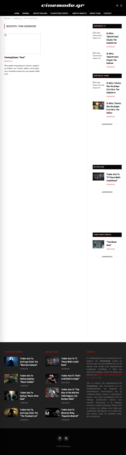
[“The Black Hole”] (98, 244)
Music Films (95, 13)
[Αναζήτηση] (117, 5)
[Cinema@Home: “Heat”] (22, 44)
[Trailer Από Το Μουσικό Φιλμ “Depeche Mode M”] (52, 412)
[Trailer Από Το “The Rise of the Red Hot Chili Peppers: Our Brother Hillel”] (52, 392)
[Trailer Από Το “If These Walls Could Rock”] (98, 177)
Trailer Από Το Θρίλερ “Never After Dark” (29, 395)
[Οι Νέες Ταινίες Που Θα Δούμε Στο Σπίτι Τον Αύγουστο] (98, 85)
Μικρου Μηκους (80, 13)
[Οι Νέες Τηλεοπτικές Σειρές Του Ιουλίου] (98, 56)
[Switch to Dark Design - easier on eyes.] (121, 5)
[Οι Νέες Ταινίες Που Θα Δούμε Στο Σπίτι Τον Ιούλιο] (98, 105)
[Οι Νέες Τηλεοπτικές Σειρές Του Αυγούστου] (98, 36)
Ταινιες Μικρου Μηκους (102, 235)
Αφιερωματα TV (99, 26)
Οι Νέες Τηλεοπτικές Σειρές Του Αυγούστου (112, 38)
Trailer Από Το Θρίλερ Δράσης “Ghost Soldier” (27, 378)
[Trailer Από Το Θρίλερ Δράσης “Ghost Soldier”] (11, 378)
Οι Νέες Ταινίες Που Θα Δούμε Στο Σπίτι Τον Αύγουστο (113, 88)
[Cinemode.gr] (63, 5)
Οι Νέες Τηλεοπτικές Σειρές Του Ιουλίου (112, 58)
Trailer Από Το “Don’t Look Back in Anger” (70, 377)
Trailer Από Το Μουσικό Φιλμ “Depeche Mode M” (70, 412)
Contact (108, 13)
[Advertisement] (107, 143)
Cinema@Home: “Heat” (14, 57)
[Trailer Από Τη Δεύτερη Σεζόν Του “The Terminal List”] (11, 412)
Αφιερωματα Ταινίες (101, 76)
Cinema (25, 13)
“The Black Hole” (111, 243)
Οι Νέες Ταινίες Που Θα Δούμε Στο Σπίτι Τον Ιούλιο (113, 108)
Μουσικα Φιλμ (99, 167)
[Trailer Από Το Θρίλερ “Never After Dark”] (11, 395)
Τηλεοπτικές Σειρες (59, 13)
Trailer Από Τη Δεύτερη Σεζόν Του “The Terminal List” (29, 412)
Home (16, 13)
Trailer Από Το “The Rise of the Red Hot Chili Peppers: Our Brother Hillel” (70, 394)
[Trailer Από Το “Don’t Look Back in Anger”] (52, 378)
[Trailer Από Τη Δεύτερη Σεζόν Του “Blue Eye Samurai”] (11, 361)
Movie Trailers (40, 13)
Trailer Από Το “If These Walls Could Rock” (113, 177)
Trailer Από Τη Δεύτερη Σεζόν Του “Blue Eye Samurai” (29, 361)
